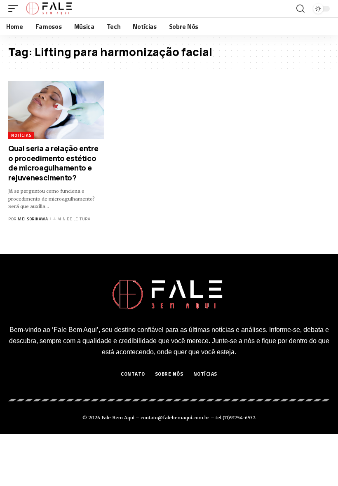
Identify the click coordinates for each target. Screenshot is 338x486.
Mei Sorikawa (33, 219)
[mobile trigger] (15, 8)
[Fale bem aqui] (49, 8)
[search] (300, 9)
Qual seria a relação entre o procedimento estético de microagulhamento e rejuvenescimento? (53, 162)
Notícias (21, 135)
